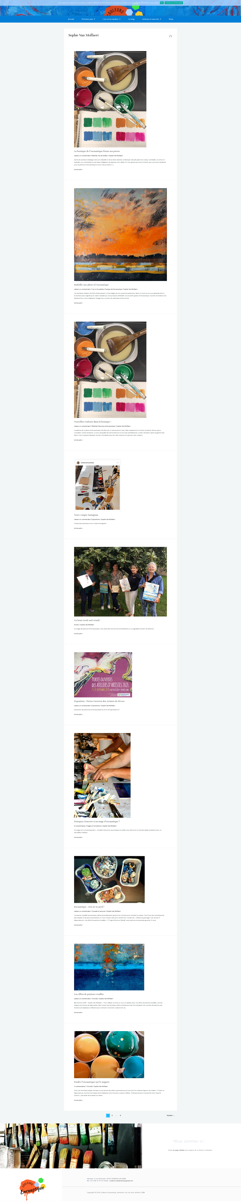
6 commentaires (79, 826)
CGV (143, 1192)
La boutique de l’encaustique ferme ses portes (97, 151)
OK (162, 3)
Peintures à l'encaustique (106, 426)
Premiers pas (87, 19)
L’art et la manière (110, 19)
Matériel (94, 156)
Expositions (96, 519)
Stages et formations (94, 826)
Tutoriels (95, 999)
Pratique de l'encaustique (113, 289)
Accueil (71, 19)
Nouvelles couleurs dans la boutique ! (92, 421)
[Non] (239, 3)
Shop (171, 19)
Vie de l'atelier (103, 156)
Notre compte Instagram (86, 514)
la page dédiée (179, 1150)
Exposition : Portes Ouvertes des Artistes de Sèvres (99, 701)
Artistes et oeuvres (150, 19)
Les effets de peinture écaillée (89, 994)
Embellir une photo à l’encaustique (91, 284)
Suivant (171, 1115)
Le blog (131, 19)
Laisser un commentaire (82, 156)
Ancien (76, 625)
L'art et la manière (98, 289)
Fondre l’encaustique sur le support (91, 1082)
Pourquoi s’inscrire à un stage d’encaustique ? (97, 821)
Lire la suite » (78, 169)
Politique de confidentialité (174, 3)
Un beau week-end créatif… (87, 620)
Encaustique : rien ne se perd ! (89, 906)
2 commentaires (79, 1086)
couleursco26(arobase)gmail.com (121, 1181)
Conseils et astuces (98, 911)
